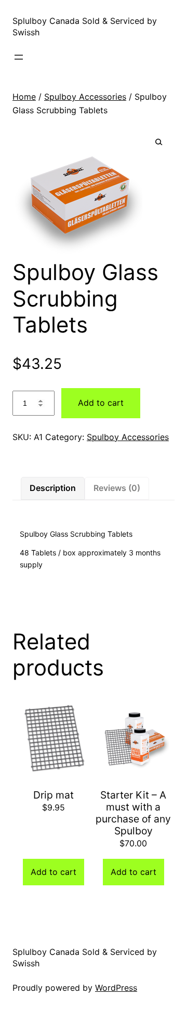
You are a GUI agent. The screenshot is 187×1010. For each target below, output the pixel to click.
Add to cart (101, 402)
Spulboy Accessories (85, 96)
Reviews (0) (117, 488)
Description (53, 488)
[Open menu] (18, 57)
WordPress (116, 987)
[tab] (53, 488)
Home (24, 96)
